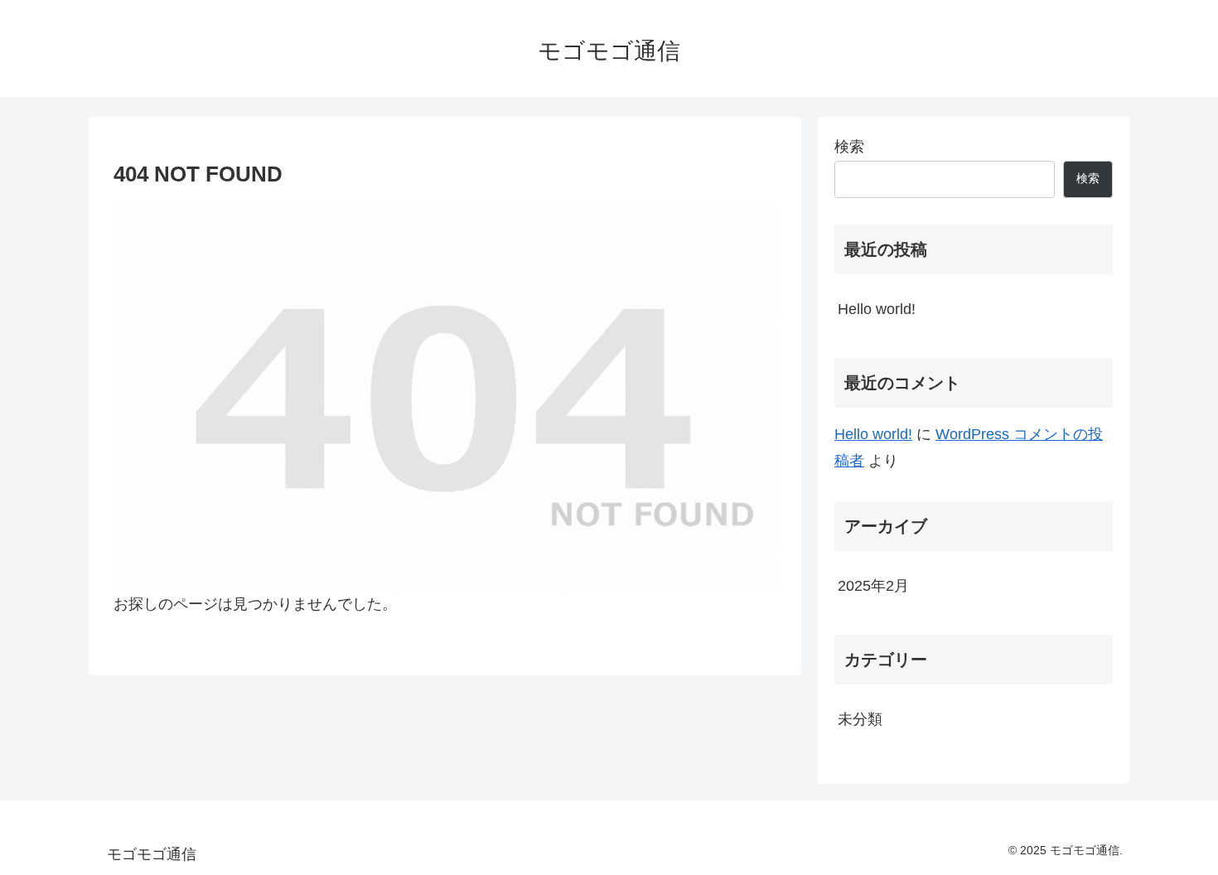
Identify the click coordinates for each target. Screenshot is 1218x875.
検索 (849, 146)
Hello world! (877, 309)
